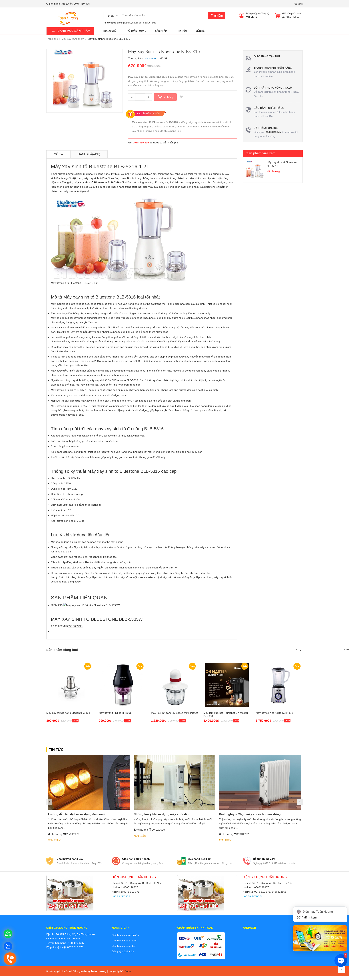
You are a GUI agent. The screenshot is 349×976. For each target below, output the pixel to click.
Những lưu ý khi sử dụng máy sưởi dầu (162, 814)
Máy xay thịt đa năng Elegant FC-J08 (68, 712)
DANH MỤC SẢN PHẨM (73, 30)
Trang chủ (110, 31)
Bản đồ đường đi (121, 895)
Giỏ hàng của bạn (291, 13)
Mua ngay (54, 730)
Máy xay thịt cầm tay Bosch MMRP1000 (174, 712)
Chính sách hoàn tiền (124, 946)
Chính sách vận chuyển (125, 935)
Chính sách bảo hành (124, 940)
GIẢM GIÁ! (57, 605)
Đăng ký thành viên (123, 951)
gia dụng (127, 22)
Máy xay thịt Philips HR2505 (115, 712)
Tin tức (182, 31)
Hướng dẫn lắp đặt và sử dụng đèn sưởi (76, 814)
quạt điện (137, 22)
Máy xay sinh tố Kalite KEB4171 (274, 712)
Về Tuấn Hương (136, 31)
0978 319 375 (82, 3)
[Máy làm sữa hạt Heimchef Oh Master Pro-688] (226, 685)
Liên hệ (200, 31)
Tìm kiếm (217, 15)
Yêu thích (298, 4)
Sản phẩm (161, 31)
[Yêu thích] (181, 97)
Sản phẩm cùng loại (62, 650)
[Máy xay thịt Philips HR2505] (122, 685)
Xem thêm (54, 840)
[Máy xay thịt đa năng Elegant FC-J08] (69, 685)
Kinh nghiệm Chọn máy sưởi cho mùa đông (250, 814)
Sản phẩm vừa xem (260, 153)
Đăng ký (264, 13)
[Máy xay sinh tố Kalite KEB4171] (279, 685)
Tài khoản (252, 17)
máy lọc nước (149, 22)
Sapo (128, 971)
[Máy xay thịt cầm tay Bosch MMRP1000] (174, 685)
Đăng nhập (251, 13)
